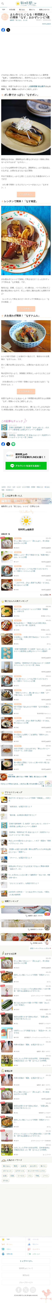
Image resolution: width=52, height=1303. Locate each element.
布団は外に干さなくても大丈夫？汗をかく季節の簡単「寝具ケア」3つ (28, 867)
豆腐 (12, 1176)
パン (30, 1176)
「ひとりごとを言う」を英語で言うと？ (23, 883)
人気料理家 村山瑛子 (36, 86)
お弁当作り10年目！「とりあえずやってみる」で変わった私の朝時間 (28, 893)
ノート (45, 1176)
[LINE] (13, 445)
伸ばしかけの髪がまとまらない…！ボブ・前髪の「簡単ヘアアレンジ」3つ (29, 842)
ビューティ (36, 1249)
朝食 (3, 490)
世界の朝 (9, 1254)
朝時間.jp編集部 (46, 24)
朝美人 (9, 1249)
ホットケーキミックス (36, 1171)
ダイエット (7, 1171)
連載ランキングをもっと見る (39, 948)
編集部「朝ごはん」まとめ (18, 20)
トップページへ (26, 1261)
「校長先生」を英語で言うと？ (20, 807)
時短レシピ (40, 487)
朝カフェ (35, 1244)
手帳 (37, 1176)
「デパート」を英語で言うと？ (20, 858)
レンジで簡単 (26, 487)
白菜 (5, 1176)
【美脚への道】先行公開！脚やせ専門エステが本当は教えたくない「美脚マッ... (27, 850)
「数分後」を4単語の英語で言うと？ (22, 815)
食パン (43, 1166)
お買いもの (36, 1254)
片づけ (5, 1181)
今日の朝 (35, 1239)
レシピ (19, 487)
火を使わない (9, 490)
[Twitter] (8, 31)
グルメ (9, 487)
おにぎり (33, 1166)
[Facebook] (3, 31)
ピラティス (19, 1171)
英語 (15, 1166)
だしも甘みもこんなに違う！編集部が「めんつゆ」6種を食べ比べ (29, 876)
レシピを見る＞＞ (26, 194)
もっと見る (44, 595)
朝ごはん (47, 487)
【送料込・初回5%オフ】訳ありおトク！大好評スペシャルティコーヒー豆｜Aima (29, 833)
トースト (21, 1176)
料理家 (33, 487)
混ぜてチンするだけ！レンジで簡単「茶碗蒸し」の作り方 (27, 799)
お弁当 (3, 487)
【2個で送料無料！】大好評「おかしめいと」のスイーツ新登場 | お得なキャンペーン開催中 (29, 825)
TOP (8, 1239)
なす (14, 487)
